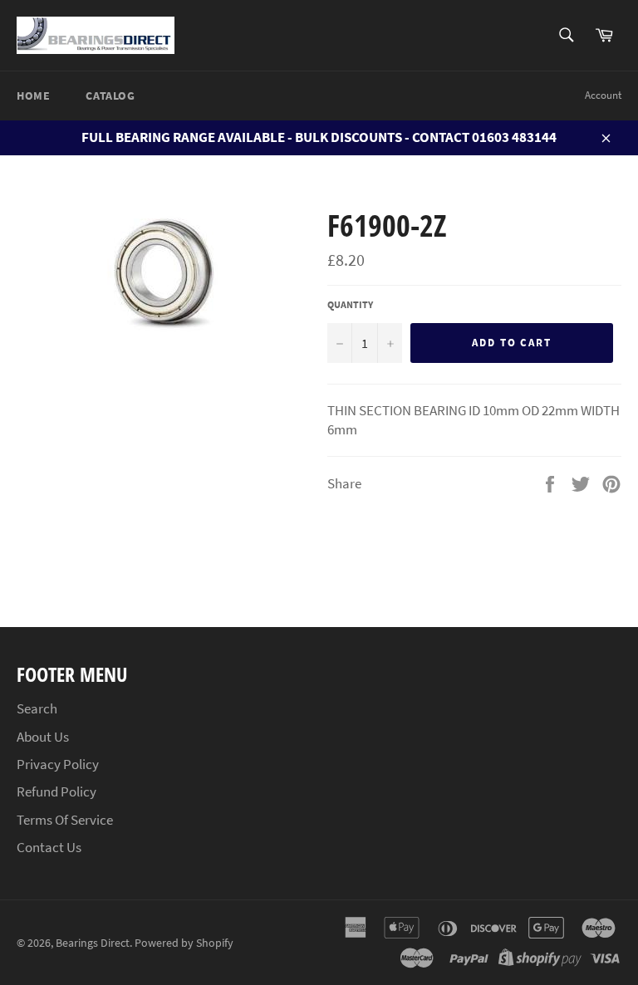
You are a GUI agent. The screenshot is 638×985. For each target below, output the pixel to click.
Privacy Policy (58, 764)
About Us (43, 737)
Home (33, 95)
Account (603, 95)
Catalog (110, 95)
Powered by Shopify (184, 943)
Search (37, 708)
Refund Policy (56, 791)
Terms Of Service (65, 820)
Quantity (350, 304)
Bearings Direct (93, 943)
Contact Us (49, 847)
